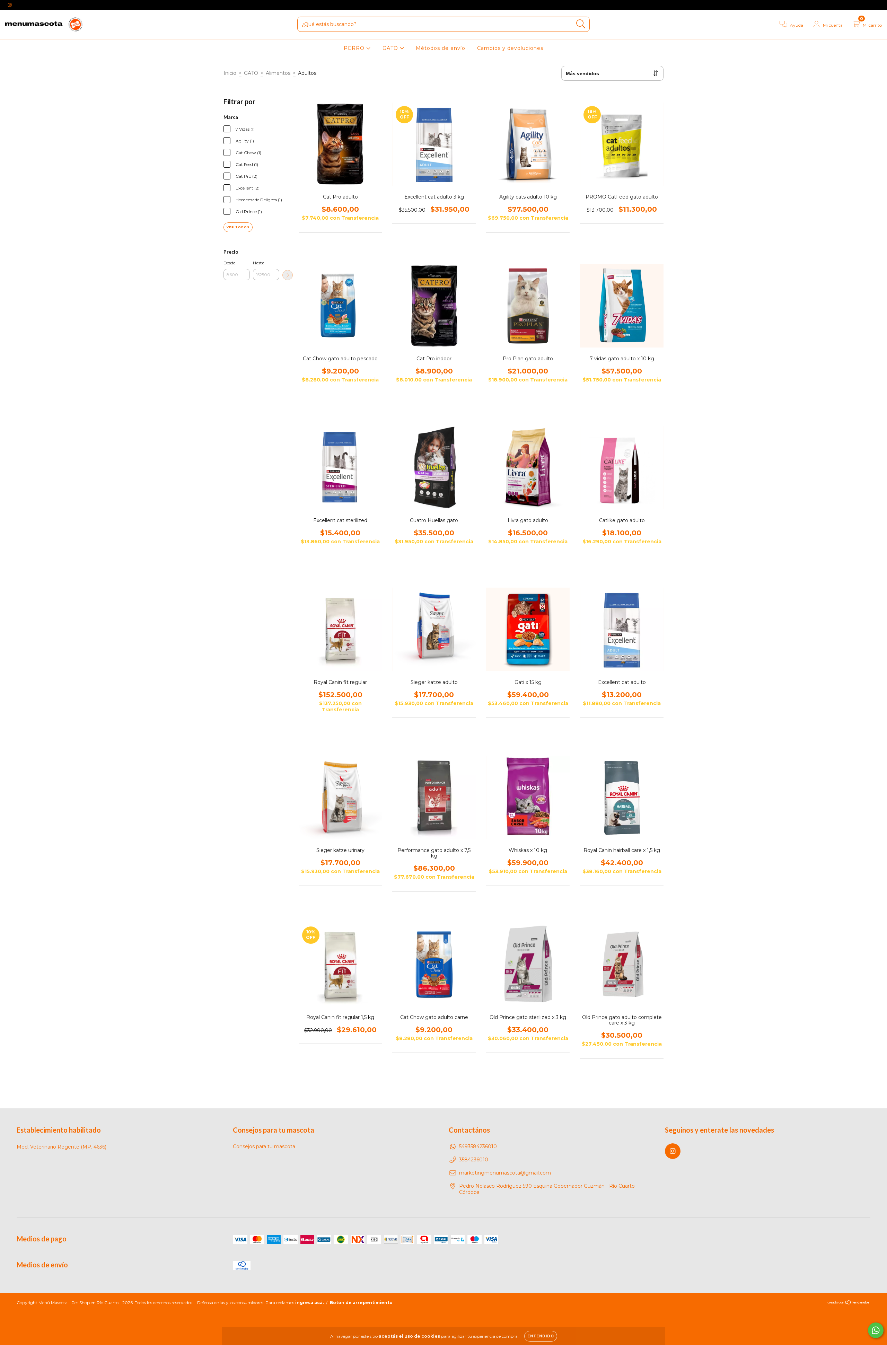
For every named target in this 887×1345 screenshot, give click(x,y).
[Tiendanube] (848, 1303)
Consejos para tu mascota (264, 1146)
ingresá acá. (309, 1302)
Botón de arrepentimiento (361, 1302)
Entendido (540, 1336)
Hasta (258, 262)
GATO (391, 48)
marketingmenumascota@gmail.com (505, 1173)
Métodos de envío (440, 48)
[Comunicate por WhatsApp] (876, 1330)
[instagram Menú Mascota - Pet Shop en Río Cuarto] (9, 5)
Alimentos (278, 73)
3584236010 (473, 1160)
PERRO (355, 48)
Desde (229, 262)
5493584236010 (478, 1146)
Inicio (229, 73)
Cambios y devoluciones (510, 48)
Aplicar (287, 275)
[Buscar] (581, 24)
